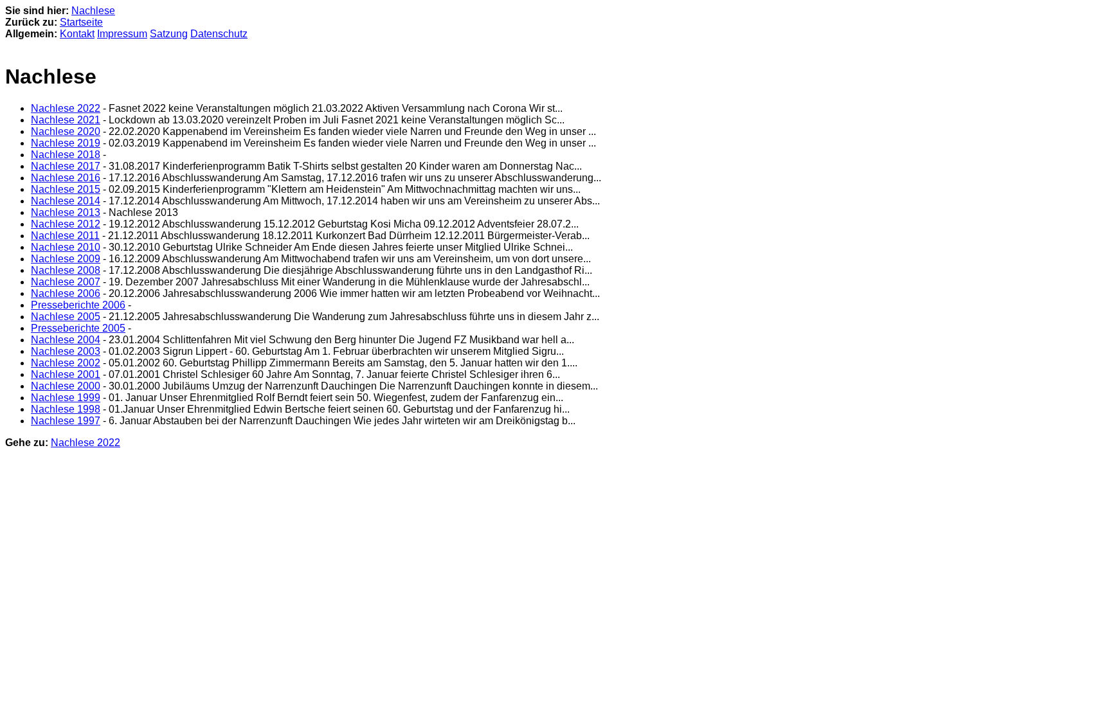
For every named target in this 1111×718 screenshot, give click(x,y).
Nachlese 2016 (65, 177)
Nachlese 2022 (65, 108)
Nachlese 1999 (65, 397)
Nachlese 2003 (65, 351)
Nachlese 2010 (65, 247)
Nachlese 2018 (65, 154)
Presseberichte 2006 (78, 305)
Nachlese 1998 (65, 409)
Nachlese (93, 10)
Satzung (169, 33)
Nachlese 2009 (65, 258)
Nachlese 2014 (65, 200)
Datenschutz (219, 33)
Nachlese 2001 (65, 374)
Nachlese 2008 (65, 270)
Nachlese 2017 (65, 166)
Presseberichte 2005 (78, 328)
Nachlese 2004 (65, 339)
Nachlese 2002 (65, 362)
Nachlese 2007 (65, 281)
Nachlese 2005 (65, 316)
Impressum (122, 33)
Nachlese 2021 (65, 119)
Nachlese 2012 (65, 224)
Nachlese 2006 (65, 293)
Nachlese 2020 (65, 131)
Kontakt (77, 33)
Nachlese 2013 (65, 212)
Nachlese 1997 (65, 420)
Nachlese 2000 (65, 386)
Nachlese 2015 (65, 189)
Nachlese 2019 (65, 143)
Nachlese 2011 (65, 235)
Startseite (81, 22)
